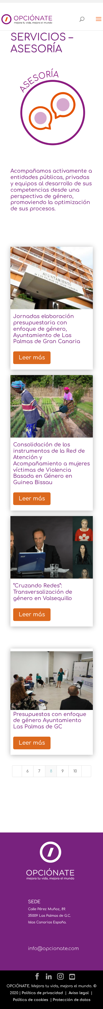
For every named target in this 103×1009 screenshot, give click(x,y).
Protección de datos (71, 1000)
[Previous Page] (17, 771)
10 (75, 771)
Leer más (32, 357)
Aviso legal (79, 993)
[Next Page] (86, 771)
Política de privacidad (42, 993)
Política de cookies (30, 1000)
